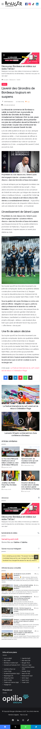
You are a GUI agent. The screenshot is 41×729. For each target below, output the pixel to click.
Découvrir (12, 80)
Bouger (24, 663)
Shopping (7, 678)
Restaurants (25, 675)
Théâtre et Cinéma (9, 682)
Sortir (18, 80)
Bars (5, 660)
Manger (24, 671)
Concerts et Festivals (10, 665)
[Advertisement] (20, 30)
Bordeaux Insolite (9, 663)
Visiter (24, 682)
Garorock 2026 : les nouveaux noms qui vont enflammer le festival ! (29, 461)
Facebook (26, 4)
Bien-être (25, 660)
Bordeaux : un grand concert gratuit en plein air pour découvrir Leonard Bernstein (24, 621)
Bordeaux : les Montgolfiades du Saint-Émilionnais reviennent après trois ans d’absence (23, 598)
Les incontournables (28, 667)
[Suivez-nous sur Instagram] (36, 557)
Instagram (29, 4)
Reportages (7, 675)
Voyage (6, 684)
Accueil (5, 80)
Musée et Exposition (10, 673)
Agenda (24, 658)
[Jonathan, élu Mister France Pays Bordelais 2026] (11, 476)
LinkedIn (37, 4)
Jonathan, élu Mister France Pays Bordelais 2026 (9, 485)
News (23, 673)
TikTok (33, 4)
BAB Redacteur (8, 101)
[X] (10, 378)
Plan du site (23, 715)
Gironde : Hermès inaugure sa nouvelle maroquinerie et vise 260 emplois (23, 609)
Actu (5, 658)
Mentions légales (13, 715)
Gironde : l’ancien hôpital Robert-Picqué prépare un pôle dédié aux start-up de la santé (23, 632)
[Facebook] (5, 378)
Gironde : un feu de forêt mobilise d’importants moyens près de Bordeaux (23, 586)
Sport (23, 680)
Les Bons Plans (8, 669)
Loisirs (6, 671)
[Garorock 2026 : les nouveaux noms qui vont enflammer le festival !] (30, 451)
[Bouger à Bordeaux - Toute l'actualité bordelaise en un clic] (13, 3)
